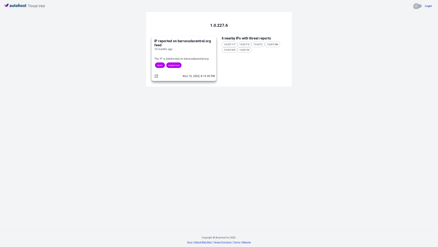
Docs (190, 242)
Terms (236, 242)
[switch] (416, 6)
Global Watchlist (203, 242)
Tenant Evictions (222, 242)
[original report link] (156, 76)
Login (428, 6)
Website (246, 242)
